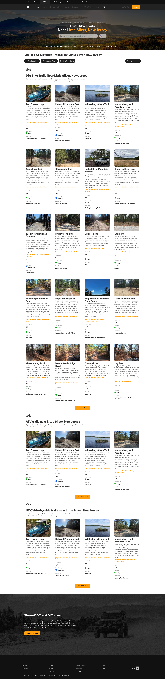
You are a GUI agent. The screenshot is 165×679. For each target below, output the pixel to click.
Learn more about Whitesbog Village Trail (97, 114)
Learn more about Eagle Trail (127, 244)
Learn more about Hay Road (127, 372)
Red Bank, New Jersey (93, 46)
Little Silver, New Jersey (75, 46)
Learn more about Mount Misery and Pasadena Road (127, 114)
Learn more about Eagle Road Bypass (67, 309)
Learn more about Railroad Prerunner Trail (67, 114)
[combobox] (80, 36)
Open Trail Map (32, 633)
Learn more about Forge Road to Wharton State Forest (97, 309)
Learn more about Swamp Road (97, 372)
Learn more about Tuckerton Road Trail (127, 309)
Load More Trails (82, 408)
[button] (32, 61)
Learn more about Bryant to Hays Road (127, 179)
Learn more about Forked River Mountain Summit (97, 179)
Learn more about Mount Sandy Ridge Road (67, 372)
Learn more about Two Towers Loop (38, 114)
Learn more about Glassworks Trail (67, 179)
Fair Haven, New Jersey (110, 46)
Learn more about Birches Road (97, 244)
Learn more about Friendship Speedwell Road (38, 309)
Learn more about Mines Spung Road (38, 372)
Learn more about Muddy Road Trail (67, 244)
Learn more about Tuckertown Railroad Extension (38, 244)
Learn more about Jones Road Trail (38, 179)
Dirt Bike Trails (66, 22)
